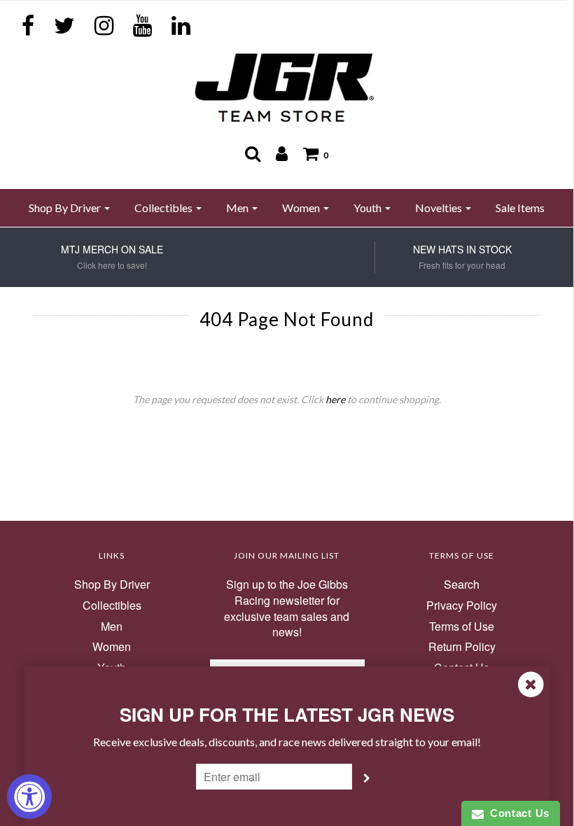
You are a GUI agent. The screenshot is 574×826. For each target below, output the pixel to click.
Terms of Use (461, 626)
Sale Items (520, 207)
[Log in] (282, 153)
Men (111, 626)
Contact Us (517, 813)
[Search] (252, 153)
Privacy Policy (461, 605)
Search (461, 584)
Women (111, 646)
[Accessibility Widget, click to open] (29, 796)
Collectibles (112, 605)
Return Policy (462, 646)
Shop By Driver (112, 584)
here (335, 399)
